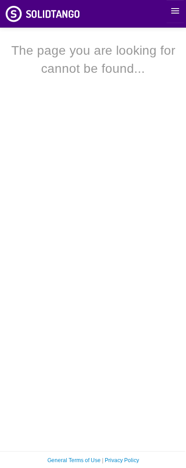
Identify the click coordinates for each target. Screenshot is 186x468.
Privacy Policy (122, 460)
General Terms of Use (74, 460)
